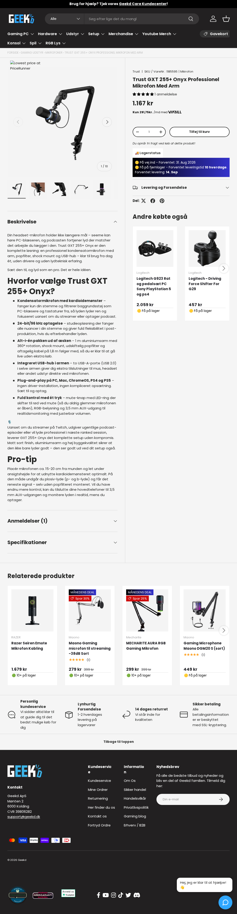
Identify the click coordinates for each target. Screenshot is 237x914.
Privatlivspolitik (136, 807)
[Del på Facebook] (152, 200)
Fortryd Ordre (99, 825)
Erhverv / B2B (134, 825)
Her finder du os (101, 807)
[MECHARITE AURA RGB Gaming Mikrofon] (147, 610)
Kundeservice (99, 780)
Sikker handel (135, 789)
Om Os (130, 780)
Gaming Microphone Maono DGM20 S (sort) (204, 646)
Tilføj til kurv (199, 132)
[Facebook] (98, 895)
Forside (13, 53)
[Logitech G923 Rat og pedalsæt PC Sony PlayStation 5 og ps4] (155, 248)
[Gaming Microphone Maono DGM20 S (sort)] (205, 610)
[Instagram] (113, 895)
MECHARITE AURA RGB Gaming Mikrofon (146, 646)
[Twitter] (128, 895)
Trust (136, 71)
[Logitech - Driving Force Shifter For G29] (207, 248)
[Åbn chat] (225, 902)
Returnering (98, 798)
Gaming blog (135, 816)
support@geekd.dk (23, 816)
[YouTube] (106, 895)
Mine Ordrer (98, 789)
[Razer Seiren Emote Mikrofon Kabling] (32, 610)
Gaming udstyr (32, 53)
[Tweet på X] (143, 200)
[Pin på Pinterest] (162, 200)
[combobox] (122, 18)
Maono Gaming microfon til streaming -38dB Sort (90, 648)
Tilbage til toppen (118, 742)
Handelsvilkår (135, 798)
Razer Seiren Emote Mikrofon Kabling (29, 646)
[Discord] (136, 895)
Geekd (22, 860)
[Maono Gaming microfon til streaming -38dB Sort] (90, 610)
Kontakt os (97, 816)
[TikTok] (120, 895)
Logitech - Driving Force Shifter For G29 (205, 283)
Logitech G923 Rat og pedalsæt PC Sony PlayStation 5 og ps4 (154, 286)
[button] (226, 19)
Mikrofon (186, 71)
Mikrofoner (53, 53)
